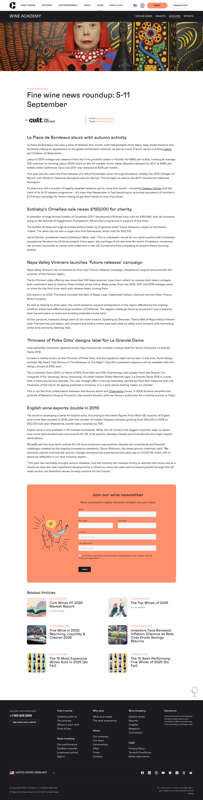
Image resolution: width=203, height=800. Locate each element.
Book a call (116, 5)
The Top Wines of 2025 (149, 603)
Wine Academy (137, 711)
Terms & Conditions (140, 752)
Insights (160, 16)
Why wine (47, 5)
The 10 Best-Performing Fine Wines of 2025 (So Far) (150, 662)
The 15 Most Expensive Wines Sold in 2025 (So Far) (69, 662)
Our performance (67, 744)
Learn (100, 5)
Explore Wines (143, 16)
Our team (98, 740)
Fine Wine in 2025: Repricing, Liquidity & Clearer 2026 (67, 634)
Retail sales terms (139, 756)
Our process (64, 721)
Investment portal (67, 752)
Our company (100, 736)
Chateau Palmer (151, 188)
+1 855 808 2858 (21, 715)
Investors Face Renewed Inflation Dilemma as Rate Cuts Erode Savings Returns (152, 636)
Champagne (116, 391)
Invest (157, 5)
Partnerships (100, 744)
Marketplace (181, 5)
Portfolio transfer (67, 748)
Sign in (61, 756)
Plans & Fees (64, 729)
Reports (188, 16)
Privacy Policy (137, 748)
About (87, 5)
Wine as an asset (102, 717)
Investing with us (67, 717)
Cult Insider (136, 733)
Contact (97, 756)
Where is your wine (68, 725)
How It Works (28, 5)
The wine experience (105, 721)
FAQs (96, 748)
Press (96, 752)
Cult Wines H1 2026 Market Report (66, 604)
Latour (168, 149)
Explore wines (137, 717)
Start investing (65, 738)
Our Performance (67, 5)
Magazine (174, 16)
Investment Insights (105, 121)
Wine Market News (106, 118)
